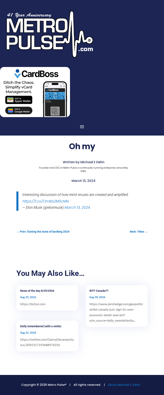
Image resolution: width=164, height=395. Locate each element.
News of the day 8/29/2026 (37, 290)
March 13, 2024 (77, 207)
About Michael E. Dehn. (124, 385)
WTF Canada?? (98, 290)
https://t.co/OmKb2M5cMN (45, 201)
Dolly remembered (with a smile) (40, 326)
